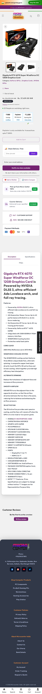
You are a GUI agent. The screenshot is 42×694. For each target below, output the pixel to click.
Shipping (5, 104)
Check (33, 153)
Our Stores (21, 648)
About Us (21, 641)
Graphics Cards (27, 81)
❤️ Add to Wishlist (10, 180)
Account (38, 692)
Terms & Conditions (21, 622)
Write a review (21, 519)
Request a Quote (21, 675)
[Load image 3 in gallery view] (31, 67)
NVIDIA (20, 307)
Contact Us (21, 645)
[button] (3, 16)
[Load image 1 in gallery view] (10, 67)
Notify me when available (21, 168)
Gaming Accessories (21, 596)
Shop (21, 692)
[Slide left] (3, 68)
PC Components (21, 584)
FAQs (21, 263)
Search (12, 692)
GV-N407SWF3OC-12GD (22, 419)
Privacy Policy (21, 614)
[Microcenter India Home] (21, 551)
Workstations (21, 592)
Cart (29, 692)
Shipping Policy (21, 626)
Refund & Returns (21, 618)
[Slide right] (38, 68)
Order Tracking (21, 671)
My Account (21, 667)
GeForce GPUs (15, 81)
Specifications (30, 257)
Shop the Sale (34, 2)
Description (12, 257)
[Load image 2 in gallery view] (21, 67)
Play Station (21, 600)
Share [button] (7, 88)
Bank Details (21, 652)
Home (4, 692)
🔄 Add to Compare (28, 180)
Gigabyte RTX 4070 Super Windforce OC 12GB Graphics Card (18, 278)
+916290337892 (21, 556)
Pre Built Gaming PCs (21, 588)
